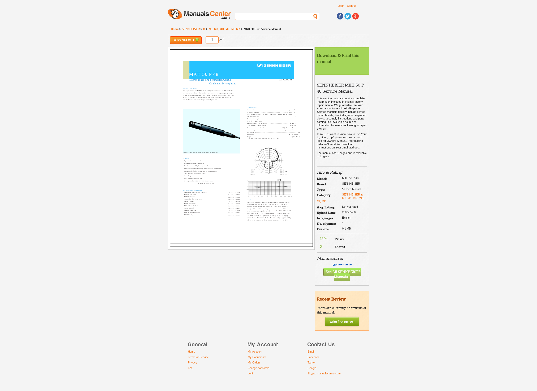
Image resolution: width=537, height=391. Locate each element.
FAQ (190, 368)
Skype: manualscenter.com (324, 373)
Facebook (313, 357)
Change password (258, 368)
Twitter (311, 362)
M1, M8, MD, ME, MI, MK (224, 29)
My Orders (254, 362)
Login (341, 5)
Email (311, 351)
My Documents (257, 357)
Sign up (351, 5)
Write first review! (342, 321)
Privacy (192, 362)
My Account (255, 351)
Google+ (313, 368)
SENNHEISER (191, 29)
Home (175, 29)
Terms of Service (198, 357)
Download (183, 40)
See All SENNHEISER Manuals (343, 274)
